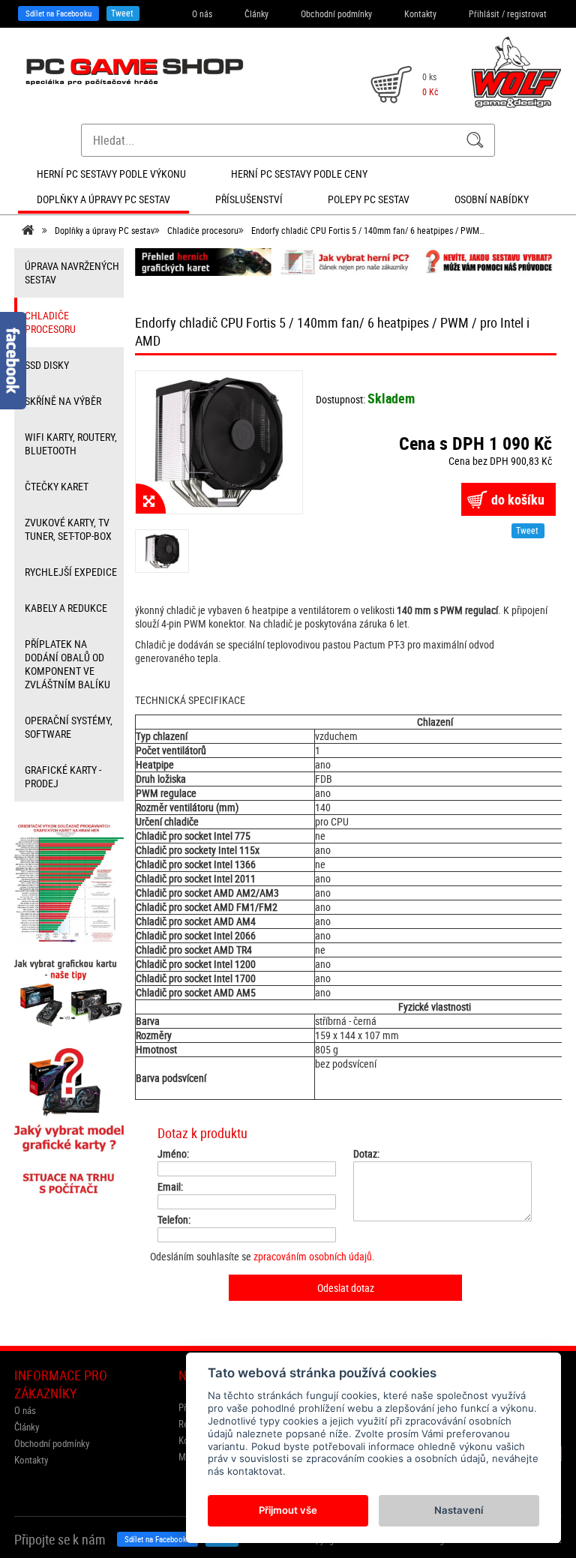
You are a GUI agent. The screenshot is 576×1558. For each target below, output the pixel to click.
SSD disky (47, 365)
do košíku (517, 499)
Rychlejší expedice (71, 572)
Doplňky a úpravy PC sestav (104, 230)
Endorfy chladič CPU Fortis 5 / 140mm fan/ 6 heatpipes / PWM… (367, 230)
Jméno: (173, 1154)
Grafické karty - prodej (63, 776)
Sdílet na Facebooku (59, 13)
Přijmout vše (288, 1510)
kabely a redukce (66, 608)
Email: (170, 1187)
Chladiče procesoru (202, 230)
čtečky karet (56, 486)
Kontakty (420, 13)
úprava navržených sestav (72, 272)
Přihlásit (484, 13)
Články (256, 13)
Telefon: (174, 1220)
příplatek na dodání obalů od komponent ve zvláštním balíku (67, 664)
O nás (202, 13)
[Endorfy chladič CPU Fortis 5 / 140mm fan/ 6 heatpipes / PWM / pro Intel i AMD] (219, 442)
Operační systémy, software (68, 727)
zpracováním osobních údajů (313, 1256)
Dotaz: (366, 1154)
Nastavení (458, 1510)
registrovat (527, 13)
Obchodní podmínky (336, 13)
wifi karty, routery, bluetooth (71, 443)
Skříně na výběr (63, 401)
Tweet (122, 13)
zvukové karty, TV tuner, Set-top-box (68, 529)
